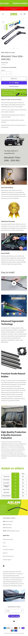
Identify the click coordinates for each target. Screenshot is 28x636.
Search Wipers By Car (8, 539)
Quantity (3, 70)
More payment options (14, 86)
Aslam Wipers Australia (11, 633)
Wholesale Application (8, 556)
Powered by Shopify (20, 633)
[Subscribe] (21, 611)
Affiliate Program (7, 559)
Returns (5, 546)
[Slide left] (10, 48)
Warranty (5, 553)
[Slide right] (17, 48)
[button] (3, 14)
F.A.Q (4, 542)
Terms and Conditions (8, 549)
